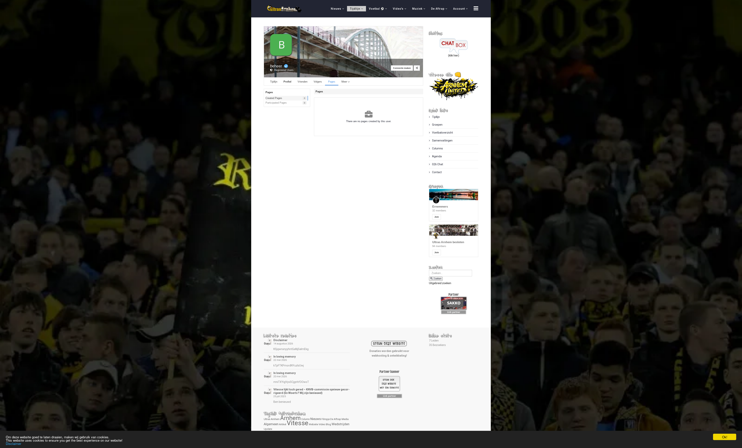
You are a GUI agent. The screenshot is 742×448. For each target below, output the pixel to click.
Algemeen (271, 424)
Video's (398, 8)
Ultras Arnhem (272, 419)
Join (436, 217)
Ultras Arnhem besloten (448, 242)
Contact (436, 172)
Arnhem (290, 418)
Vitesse (297, 423)
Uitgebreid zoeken (440, 283)
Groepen (436, 124)
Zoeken (437, 278)
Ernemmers (440, 206)
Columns (437, 148)
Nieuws (336, 8)
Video (322, 424)
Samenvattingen (442, 140)
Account (459, 8)
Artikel (282, 424)
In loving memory (284, 356)
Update (268, 429)
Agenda (436, 156)
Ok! (724, 436)
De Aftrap (437, 8)
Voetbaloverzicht (442, 132)
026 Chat (437, 164)
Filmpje (326, 419)
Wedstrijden (340, 424)
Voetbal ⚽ (376, 8)
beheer (276, 66)
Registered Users (283, 70)
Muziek (417, 8)
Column (305, 419)
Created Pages (273, 98)
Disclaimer (280, 340)
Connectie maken (402, 68)
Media (345, 419)
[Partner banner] (453, 311)
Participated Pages (276, 102)
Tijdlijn (355, 8)
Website (313, 424)
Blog (328, 424)
